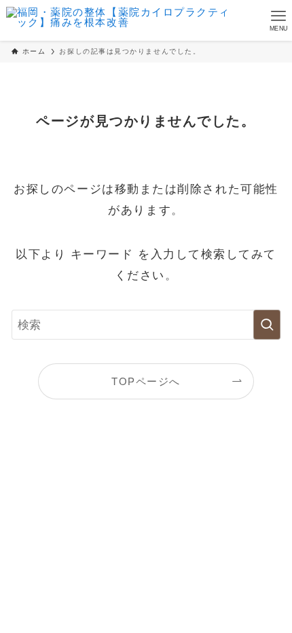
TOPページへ (146, 381)
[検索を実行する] (266, 325)
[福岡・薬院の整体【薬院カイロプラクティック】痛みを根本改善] (119, 20)
